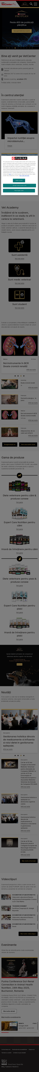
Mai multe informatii (24, 175)
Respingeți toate (19, 190)
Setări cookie (19, 180)
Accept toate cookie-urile (19, 185)
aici (10, 174)
